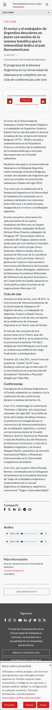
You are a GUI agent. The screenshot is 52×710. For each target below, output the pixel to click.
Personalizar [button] (10, 705)
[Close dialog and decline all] (50, 664)
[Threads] (39, 620)
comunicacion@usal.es (14, 570)
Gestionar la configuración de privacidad (27, 104)
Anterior (9, 101)
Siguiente (43, 101)
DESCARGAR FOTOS (27, 591)
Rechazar (29, 705)
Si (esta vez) (26, 100)
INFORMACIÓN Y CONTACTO (26, 660)
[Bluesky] (34, 620)
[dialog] (26, 686)
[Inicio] (27, 5)
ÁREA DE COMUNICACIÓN (26, 652)
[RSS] (44, 620)
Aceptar (43, 705)
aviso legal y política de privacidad (21, 697)
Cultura (10, 21)
